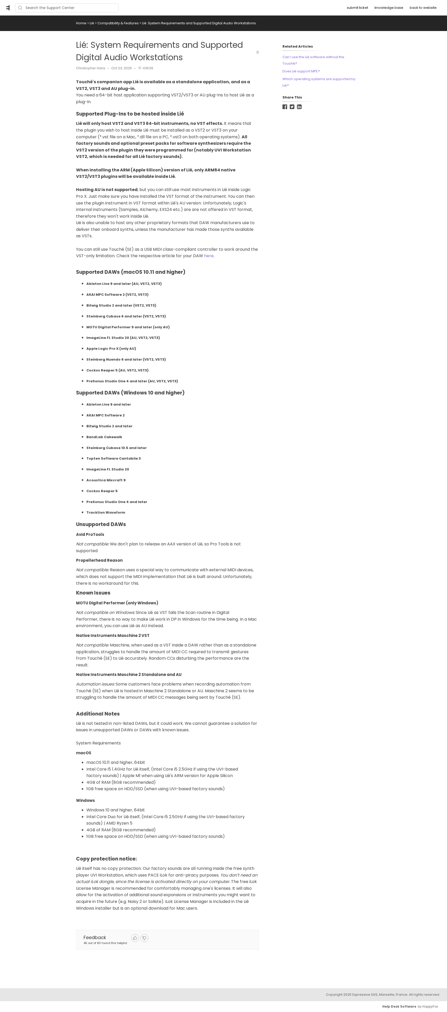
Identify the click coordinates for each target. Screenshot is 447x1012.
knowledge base (389, 7)
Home (81, 23)
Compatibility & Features (118, 23)
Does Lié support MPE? (301, 71)
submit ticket (357, 7)
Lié (92, 23)
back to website (423, 7)
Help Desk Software (399, 1006)
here (209, 256)
